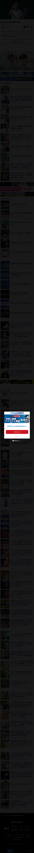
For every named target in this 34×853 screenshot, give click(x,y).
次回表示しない (17, 440)
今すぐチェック (17, 432)
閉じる (17, 436)
